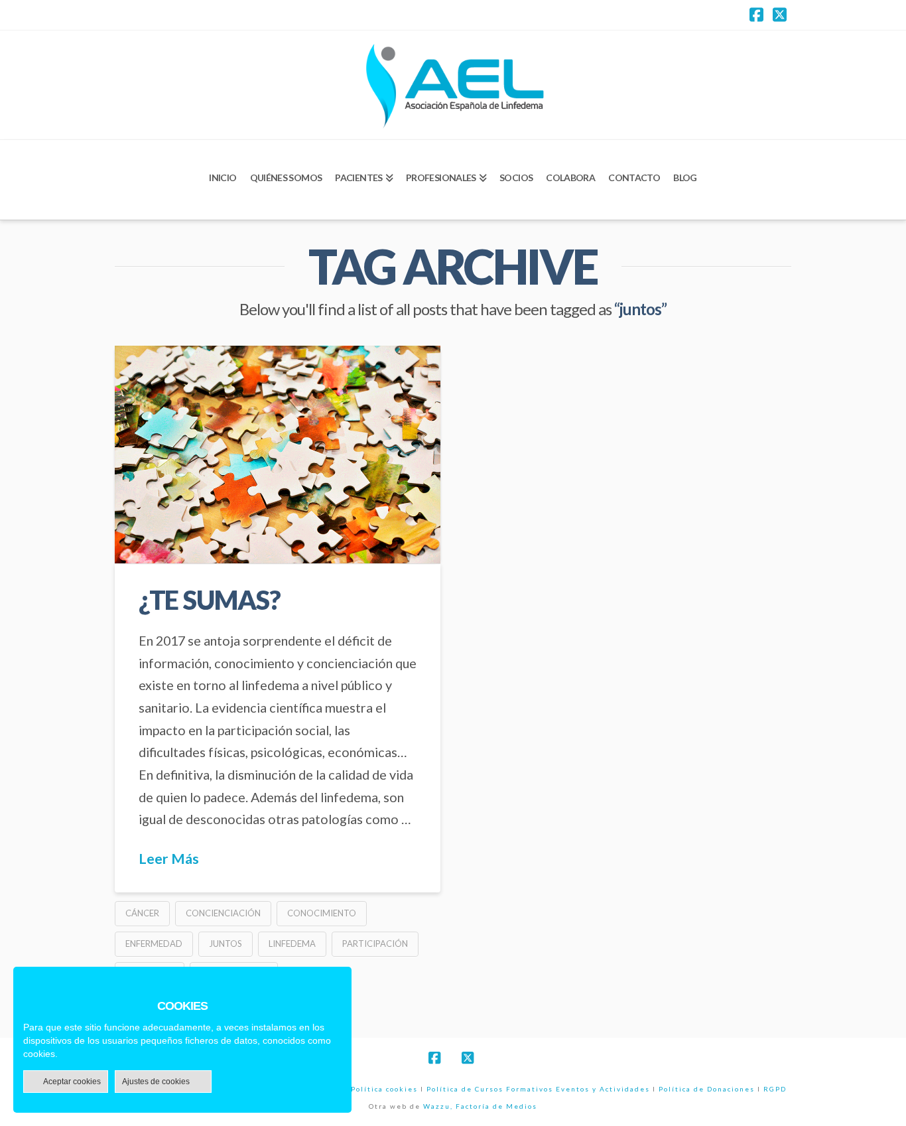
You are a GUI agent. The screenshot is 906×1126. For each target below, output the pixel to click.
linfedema (292, 943)
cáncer (142, 913)
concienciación (223, 913)
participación (375, 943)
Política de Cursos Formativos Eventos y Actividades (538, 1089)
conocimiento (321, 913)
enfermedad (153, 943)
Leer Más (169, 858)
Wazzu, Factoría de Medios (480, 1106)
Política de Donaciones (707, 1089)
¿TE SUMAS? (210, 599)
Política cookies (384, 1089)
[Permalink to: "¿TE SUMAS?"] (277, 454)
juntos (225, 943)
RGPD (775, 1089)
